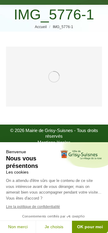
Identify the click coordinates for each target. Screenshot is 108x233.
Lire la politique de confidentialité (33, 207)
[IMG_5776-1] (54, 77)
